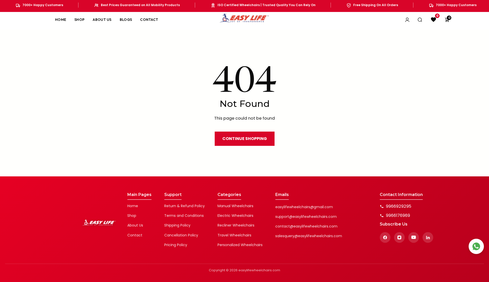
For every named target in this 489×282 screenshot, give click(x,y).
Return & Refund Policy (184, 205)
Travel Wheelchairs (234, 235)
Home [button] (60, 19)
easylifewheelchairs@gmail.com (304, 206)
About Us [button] (102, 19)
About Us (135, 225)
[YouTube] (413, 237)
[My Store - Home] (244, 19)
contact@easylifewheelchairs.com (306, 226)
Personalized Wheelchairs (240, 244)
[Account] (407, 20)
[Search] (420, 20)
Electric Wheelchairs (235, 215)
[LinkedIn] (428, 237)
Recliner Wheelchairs (236, 225)
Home (132, 205)
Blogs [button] (126, 19)
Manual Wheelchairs (235, 205)
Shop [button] (79, 19)
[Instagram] (399, 237)
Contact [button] (149, 19)
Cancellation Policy (181, 235)
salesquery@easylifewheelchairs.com (308, 235)
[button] (447, 20)
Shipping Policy (177, 225)
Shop (131, 215)
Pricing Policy (175, 244)
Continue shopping (244, 139)
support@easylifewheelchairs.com (306, 216)
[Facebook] (385, 237)
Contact (134, 235)
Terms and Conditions (184, 215)
